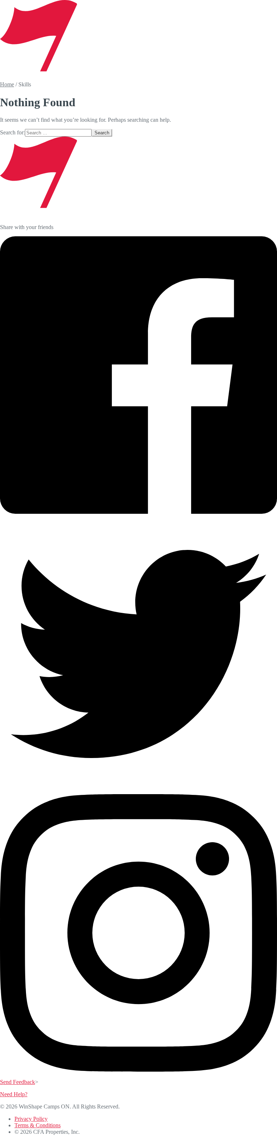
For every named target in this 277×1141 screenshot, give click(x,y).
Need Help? (13, 1094)
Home (7, 84)
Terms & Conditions (37, 1125)
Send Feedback (17, 1082)
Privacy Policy (31, 1119)
